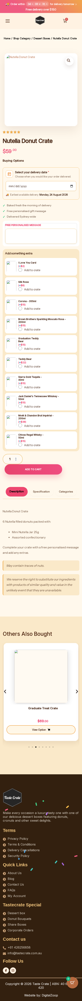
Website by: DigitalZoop (41, 995)
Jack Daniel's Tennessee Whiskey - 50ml (38, 399)
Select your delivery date (32, 172)
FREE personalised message (23, 224)
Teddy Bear (25, 361)
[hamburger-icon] (7, 21)
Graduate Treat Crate (43, 708)
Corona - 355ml (27, 303)
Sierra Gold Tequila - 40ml (30, 380)
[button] (69, 61)
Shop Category (22, 38)
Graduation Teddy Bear (28, 341)
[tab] (17, 491)
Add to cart (33, 469)
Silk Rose (23, 283)
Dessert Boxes (42, 38)
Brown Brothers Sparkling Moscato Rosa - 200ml (42, 322)
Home (7, 38)
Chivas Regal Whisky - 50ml (30, 437)
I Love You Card (27, 264)
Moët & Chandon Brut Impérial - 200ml (36, 418)
